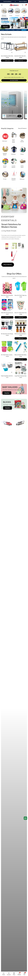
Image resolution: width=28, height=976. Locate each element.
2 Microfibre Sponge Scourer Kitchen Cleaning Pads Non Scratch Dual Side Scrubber (7, 312)
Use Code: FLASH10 (14, 80)
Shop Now (6, 393)
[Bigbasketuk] (14, 5)
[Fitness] (11, 11)
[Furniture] (17, 11)
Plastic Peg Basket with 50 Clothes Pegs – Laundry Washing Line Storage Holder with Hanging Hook (7, 375)
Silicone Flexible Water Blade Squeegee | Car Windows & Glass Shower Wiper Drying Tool (21, 354)
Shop (19, 116)
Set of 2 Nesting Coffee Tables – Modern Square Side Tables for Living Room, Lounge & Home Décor (7, 55)
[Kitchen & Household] (4, 11)
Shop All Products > (22, 128)
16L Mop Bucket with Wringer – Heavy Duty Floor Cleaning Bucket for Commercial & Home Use (7, 333)
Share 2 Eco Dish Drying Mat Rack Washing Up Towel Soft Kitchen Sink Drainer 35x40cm (7, 295)
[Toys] (24, 11)
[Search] (22, 5)
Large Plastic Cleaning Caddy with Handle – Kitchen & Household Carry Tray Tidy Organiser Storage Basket (21, 375)
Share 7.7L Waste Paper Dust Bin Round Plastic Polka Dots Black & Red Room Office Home (21, 312)
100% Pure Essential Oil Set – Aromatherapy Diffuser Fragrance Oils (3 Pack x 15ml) (21, 333)
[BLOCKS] (14, 405)
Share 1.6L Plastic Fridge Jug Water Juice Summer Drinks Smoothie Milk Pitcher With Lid (21, 295)
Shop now (5, 26)
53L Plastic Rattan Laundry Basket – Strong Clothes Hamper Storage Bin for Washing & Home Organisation (7, 354)
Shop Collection (8, 264)
